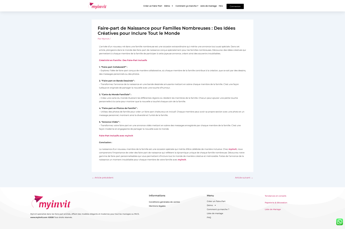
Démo (167, 6)
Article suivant (244, 178)
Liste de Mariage (273, 209)
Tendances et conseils (275, 196)
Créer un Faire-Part (152, 6)
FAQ (221, 6)
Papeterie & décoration (276, 202)
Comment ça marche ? (186, 6)
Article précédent (102, 178)
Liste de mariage (208, 6)
